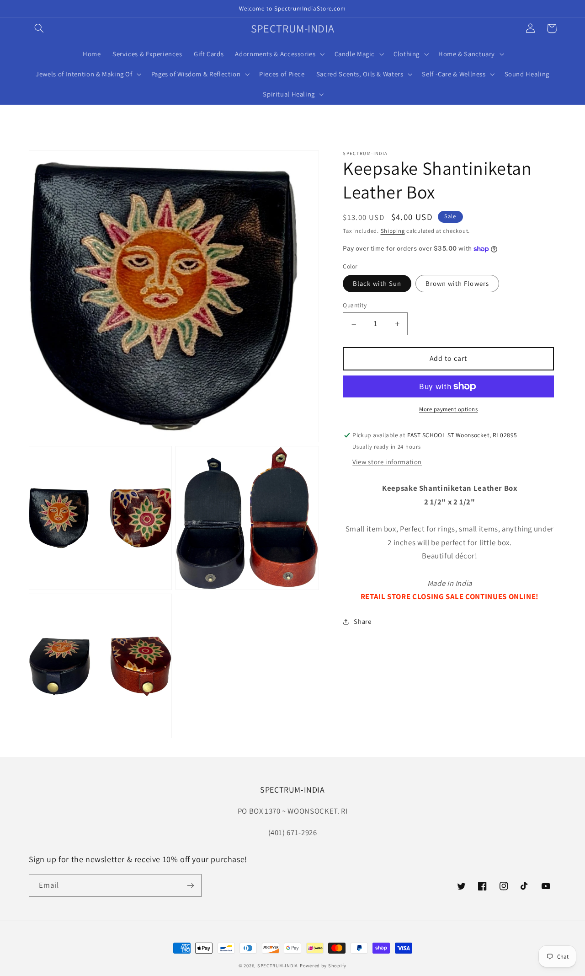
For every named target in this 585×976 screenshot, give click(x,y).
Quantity (355, 305)
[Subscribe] (190, 885)
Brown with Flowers (457, 283)
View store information (387, 461)
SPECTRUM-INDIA (277, 965)
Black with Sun (377, 283)
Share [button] (362, 621)
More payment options (448, 409)
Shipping (393, 231)
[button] (39, 28)
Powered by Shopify (323, 965)
